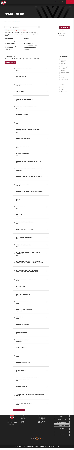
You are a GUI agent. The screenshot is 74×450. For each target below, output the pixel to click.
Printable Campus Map (62, 419)
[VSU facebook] (31, 438)
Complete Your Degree (10, 41)
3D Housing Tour (62, 425)
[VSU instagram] (39, 438)
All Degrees (64, 27)
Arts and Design (8, 38)
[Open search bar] (64, 1)
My (46, 1)
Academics (23, 418)
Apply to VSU (62, 431)
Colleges (61, 35)
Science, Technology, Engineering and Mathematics (10, 47)
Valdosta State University (8, 21)
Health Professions (9, 43)
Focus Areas (62, 33)
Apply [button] (54, 1)
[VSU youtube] (42, 438)
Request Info (62, 416)
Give (58, 1)
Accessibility (40, 415)
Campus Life (24, 419)
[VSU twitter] (35, 438)
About (22, 415)
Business (26, 38)
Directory (50, 1)
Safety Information (42, 421)
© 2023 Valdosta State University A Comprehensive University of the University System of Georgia (37, 446)
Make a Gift (62, 434)
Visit (61, 1)
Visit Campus (62, 428)
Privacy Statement (42, 418)
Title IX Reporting (42, 417)
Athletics (23, 421)
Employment (40, 422)
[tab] (31, 69)
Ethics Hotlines (41, 419)
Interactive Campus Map (61, 422)
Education (27, 41)
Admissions (23, 417)
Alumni (22, 422)
